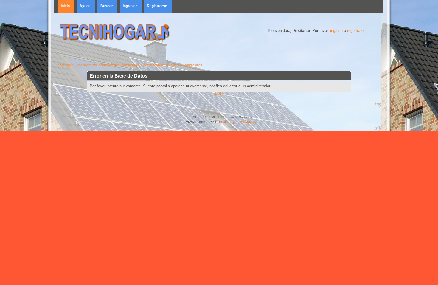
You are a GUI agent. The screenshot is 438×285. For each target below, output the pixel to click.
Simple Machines (240, 117)
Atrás (219, 94)
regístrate (355, 30)
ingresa (336, 30)
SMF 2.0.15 (199, 117)
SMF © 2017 (218, 117)
